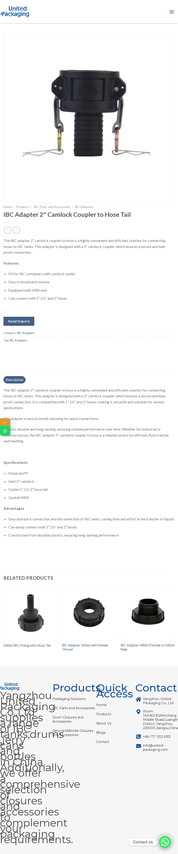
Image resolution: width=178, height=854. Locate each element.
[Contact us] (165, 842)
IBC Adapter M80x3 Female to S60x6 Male (148, 647)
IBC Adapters (84, 207)
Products (22, 207)
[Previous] (3, 623)
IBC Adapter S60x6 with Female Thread (85, 647)
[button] (172, 11)
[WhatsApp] (5, 430)
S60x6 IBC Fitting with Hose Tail (27, 645)
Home (7, 207)
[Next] (174, 623)
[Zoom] (9, 197)
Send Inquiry (19, 321)
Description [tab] (14, 380)
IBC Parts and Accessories (52, 207)
